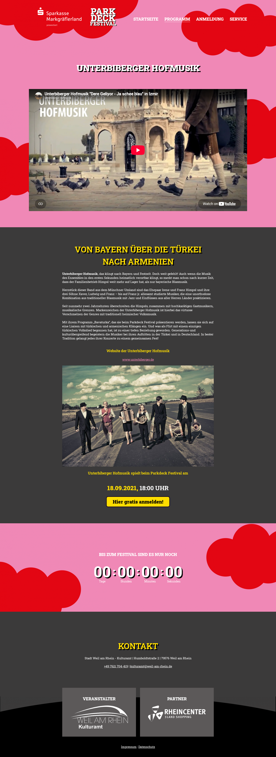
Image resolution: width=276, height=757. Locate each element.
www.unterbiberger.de (138, 359)
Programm (177, 19)
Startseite (145, 19)
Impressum (129, 747)
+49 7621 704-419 (116, 666)
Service (238, 19)
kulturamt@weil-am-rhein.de (151, 666)
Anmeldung (210, 19)
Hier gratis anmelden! (138, 501)
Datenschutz (146, 747)
